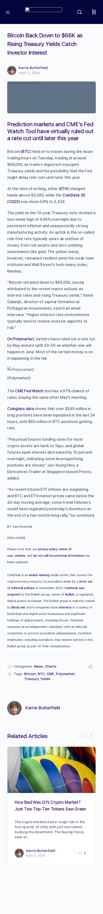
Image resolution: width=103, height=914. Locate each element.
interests (65, 607)
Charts (51, 666)
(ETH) (64, 188)
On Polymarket (20, 339)
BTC (41, 674)
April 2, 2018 (35, 855)
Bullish (69, 594)
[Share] (90, 667)
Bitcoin (30, 674)
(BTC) (26, 151)
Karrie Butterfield (33, 68)
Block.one (18, 607)
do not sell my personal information (58, 555)
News (38, 666)
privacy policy (47, 549)
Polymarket (65, 674)
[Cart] (94, 12)
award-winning (39, 575)
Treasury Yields (37, 679)
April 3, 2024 (29, 73)
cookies (19, 555)
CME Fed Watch (29, 391)
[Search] (81, 12)
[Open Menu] (8, 12)
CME (50, 674)
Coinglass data (20, 408)
